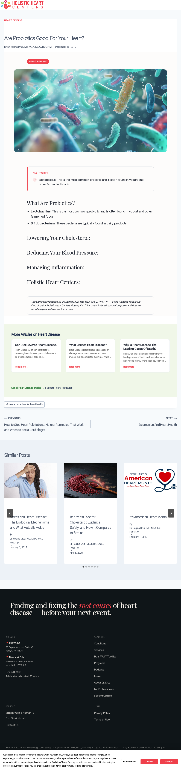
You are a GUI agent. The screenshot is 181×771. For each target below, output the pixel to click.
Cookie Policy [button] (23, 766)
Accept (169, 761)
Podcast (99, 669)
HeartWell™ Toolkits (105, 656)
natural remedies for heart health (24, 404)
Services (99, 650)
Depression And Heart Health (158, 422)
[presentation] (30, 480)
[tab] (83, 567)
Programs (99, 663)
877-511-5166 (13, 672)
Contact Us (12, 725)
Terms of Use (102, 719)
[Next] (171, 513)
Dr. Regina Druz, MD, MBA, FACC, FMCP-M (29, 46)
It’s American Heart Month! (148, 517)
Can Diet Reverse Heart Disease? (36, 345)
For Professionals (104, 689)
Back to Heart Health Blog (59, 387)
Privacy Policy (102, 713)
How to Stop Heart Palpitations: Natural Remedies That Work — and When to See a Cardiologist (45, 424)
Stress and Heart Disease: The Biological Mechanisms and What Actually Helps (29, 522)
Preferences (129, 761)
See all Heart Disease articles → (27, 387)
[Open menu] (177, 5)
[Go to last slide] (10, 513)
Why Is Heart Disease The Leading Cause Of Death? (139, 346)
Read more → (21, 367)
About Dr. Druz (102, 682)
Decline (149, 761)
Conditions (100, 643)
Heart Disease (13, 20)
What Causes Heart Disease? (88, 345)
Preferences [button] (87, 766)
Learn (97, 676)
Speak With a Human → (20, 712)
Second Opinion (103, 695)
